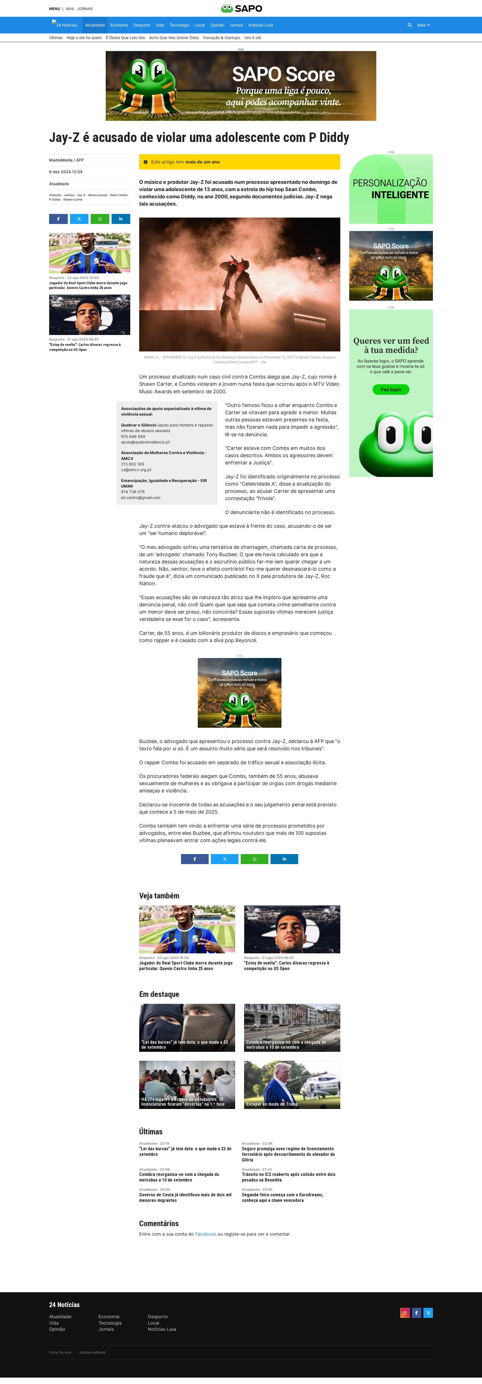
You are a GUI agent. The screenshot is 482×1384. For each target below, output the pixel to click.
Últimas (151, 1131)
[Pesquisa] (409, 25)
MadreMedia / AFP (66, 160)
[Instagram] (405, 1313)
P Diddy (55, 199)
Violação (55, 195)
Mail (70, 9)
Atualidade (59, 183)
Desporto (56, 278)
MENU (54, 9)
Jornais (85, 9)
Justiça (69, 195)
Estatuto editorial (92, 1352)
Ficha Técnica (60, 1352)
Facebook (205, 1234)
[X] (428, 1313)
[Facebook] (416, 1313)
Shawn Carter (73, 199)
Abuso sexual (97, 195)
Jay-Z (81, 195)
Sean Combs (119, 195)
